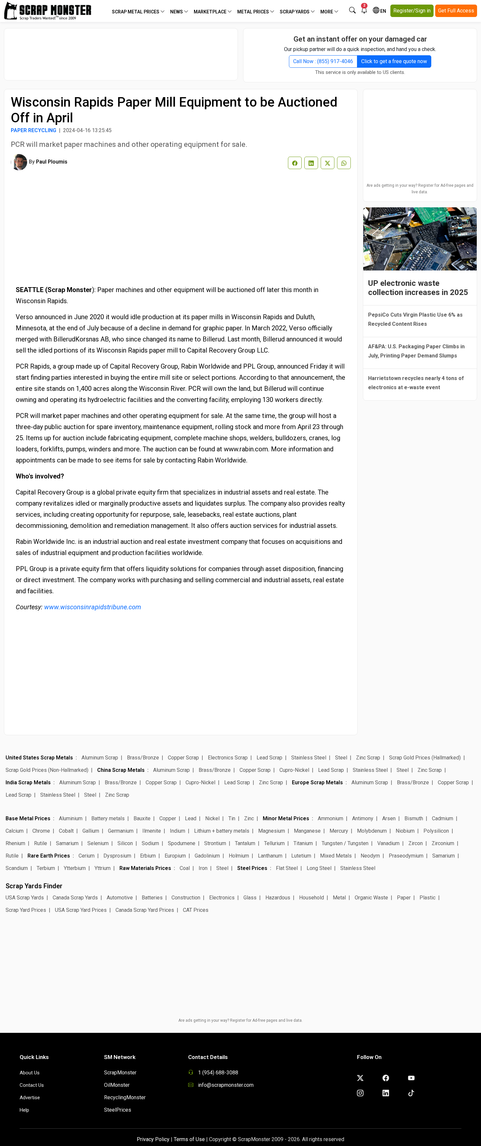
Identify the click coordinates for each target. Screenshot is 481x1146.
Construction (185, 897)
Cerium (87, 856)
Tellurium (274, 843)
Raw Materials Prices (145, 868)
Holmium (239, 856)
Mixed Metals (336, 856)
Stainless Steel (308, 758)
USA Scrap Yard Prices (81, 910)
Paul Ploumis (51, 162)
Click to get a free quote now (394, 61)
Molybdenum (372, 831)
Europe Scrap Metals (317, 782)
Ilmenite (151, 831)
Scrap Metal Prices (136, 11)
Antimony (362, 818)
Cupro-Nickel (294, 770)
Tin (231, 818)
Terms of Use (189, 1139)
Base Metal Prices (28, 818)
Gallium (90, 831)
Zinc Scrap (368, 758)
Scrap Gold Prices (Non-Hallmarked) (47, 770)
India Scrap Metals (28, 782)
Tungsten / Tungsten (345, 843)
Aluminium (70, 818)
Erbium (148, 856)
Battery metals (108, 818)
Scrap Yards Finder (34, 886)
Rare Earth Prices (48, 856)
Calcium (15, 831)
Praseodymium (406, 856)
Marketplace (210, 11)
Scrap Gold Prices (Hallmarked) (425, 758)
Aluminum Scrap (99, 758)
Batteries (152, 897)
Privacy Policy (153, 1139)
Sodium (150, 843)
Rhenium (15, 843)
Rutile (40, 843)
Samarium (67, 843)
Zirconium (443, 843)
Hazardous (277, 897)
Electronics (222, 897)
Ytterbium (75, 868)
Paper (404, 897)
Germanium (121, 831)
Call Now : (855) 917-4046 (323, 61)
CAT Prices (195, 910)
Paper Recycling (33, 130)
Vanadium (388, 843)
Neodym (370, 856)
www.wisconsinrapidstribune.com (92, 607)
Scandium (17, 868)
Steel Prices (252, 868)
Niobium (405, 831)
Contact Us (32, 1085)
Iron (203, 868)
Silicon (125, 843)
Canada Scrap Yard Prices (145, 910)
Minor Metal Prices (286, 818)
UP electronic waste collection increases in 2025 (418, 288)
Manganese (307, 831)
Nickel (212, 818)
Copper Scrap (183, 758)
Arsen (389, 818)
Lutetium (301, 856)
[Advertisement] (121, 51)
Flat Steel (287, 868)
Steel (341, 758)
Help (24, 1110)
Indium (177, 831)
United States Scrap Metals (39, 758)
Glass (250, 897)
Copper (167, 818)
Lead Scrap (269, 758)
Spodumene (181, 843)
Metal (339, 897)
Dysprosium (117, 856)
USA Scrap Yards (25, 897)
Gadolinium (207, 856)
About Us (30, 1073)
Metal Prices (253, 11)
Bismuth (413, 818)
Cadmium (442, 818)
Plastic (427, 897)
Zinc (249, 818)
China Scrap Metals (121, 770)
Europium (175, 856)
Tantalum (245, 843)
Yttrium (103, 868)
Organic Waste (371, 897)
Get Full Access (456, 11)
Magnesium (271, 831)
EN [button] (382, 11)
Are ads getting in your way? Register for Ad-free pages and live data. (419, 188)
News (177, 11)
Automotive (120, 897)
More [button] (327, 11)
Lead (190, 818)
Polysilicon (436, 831)
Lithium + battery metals (221, 831)
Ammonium (330, 818)
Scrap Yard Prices (26, 910)
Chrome (41, 831)
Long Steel (319, 868)
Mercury (339, 831)
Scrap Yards (295, 11)
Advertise (30, 1098)
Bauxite (142, 818)
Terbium (46, 868)
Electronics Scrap (228, 758)
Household (311, 897)
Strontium (215, 843)
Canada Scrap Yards (75, 897)
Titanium (303, 843)
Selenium (98, 843)
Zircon (415, 843)
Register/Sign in (412, 11)
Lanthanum (270, 856)
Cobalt (66, 831)
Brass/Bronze (143, 758)
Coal (185, 868)
